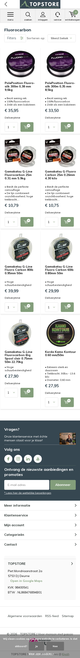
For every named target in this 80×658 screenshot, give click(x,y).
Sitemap (68, 616)
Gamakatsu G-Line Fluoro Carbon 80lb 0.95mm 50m (19, 270)
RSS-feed (52, 616)
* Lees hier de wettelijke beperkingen (27, 492)
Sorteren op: (36, 38)
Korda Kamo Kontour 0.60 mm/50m (60, 353)
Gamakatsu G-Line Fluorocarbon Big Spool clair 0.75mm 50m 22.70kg (18, 357)
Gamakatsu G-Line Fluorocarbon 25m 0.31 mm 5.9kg (18, 175)
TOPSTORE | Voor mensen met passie (46, 634)
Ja (36, 646)
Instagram (18, 459)
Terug (5, 4)
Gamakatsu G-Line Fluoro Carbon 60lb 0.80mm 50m (59, 270)
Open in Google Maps (26, 581)
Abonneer (63, 485)
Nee (55, 646)
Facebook (8, 459)
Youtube (38, 459)
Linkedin (28, 459)
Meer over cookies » (41, 653)
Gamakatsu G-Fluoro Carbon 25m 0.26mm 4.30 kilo (60, 175)
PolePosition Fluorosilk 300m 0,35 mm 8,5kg (60, 86)
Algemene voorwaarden (25, 616)
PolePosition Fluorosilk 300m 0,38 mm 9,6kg (20, 86)
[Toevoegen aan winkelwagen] (26, 127)
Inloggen (43, 19)
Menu (10, 19)
